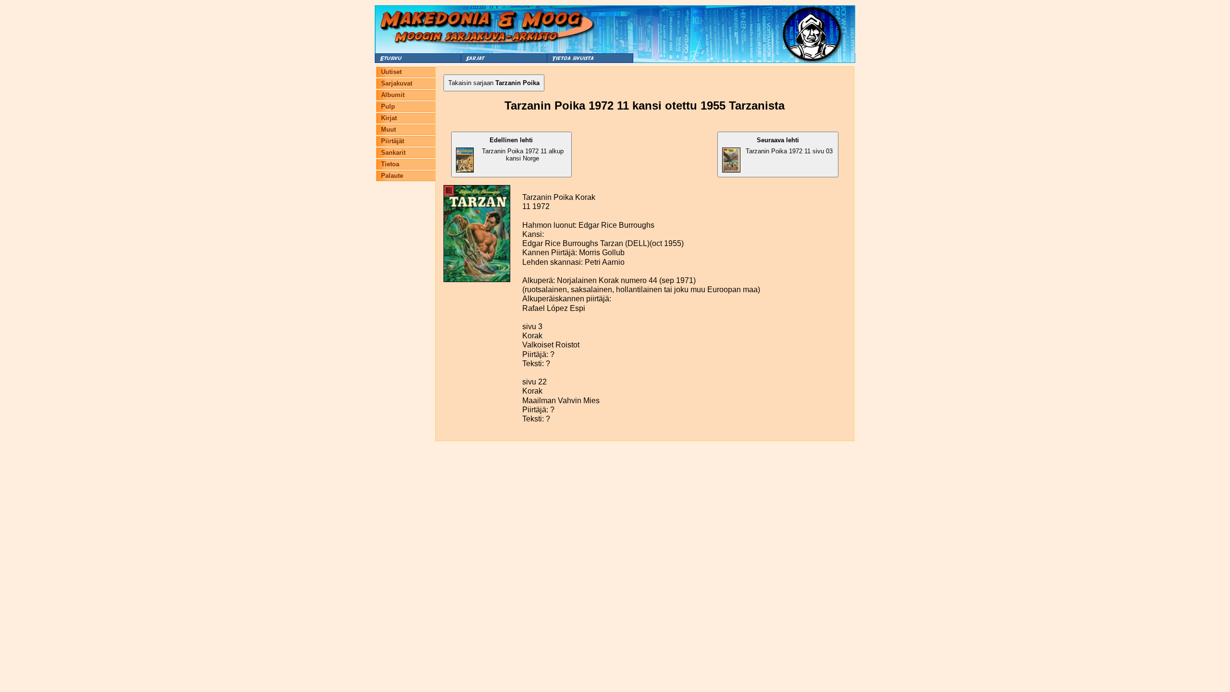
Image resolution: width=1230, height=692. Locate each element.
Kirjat (389, 118)
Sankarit (393, 152)
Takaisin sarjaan (494, 82)
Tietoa (390, 164)
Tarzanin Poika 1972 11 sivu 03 (789, 145)
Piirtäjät (392, 141)
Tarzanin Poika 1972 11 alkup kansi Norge (523, 149)
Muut (388, 129)
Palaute (392, 175)
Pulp (388, 106)
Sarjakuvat (396, 83)
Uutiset (391, 71)
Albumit (393, 95)
